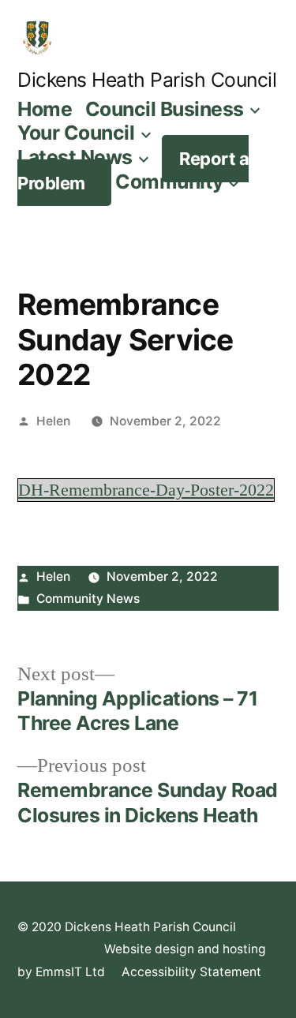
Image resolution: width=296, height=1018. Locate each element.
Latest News (75, 157)
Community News (88, 598)
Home (44, 109)
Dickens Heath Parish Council (146, 80)
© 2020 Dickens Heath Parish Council (126, 926)
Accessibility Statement (191, 971)
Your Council (75, 132)
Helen (53, 421)
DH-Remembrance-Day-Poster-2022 (146, 490)
